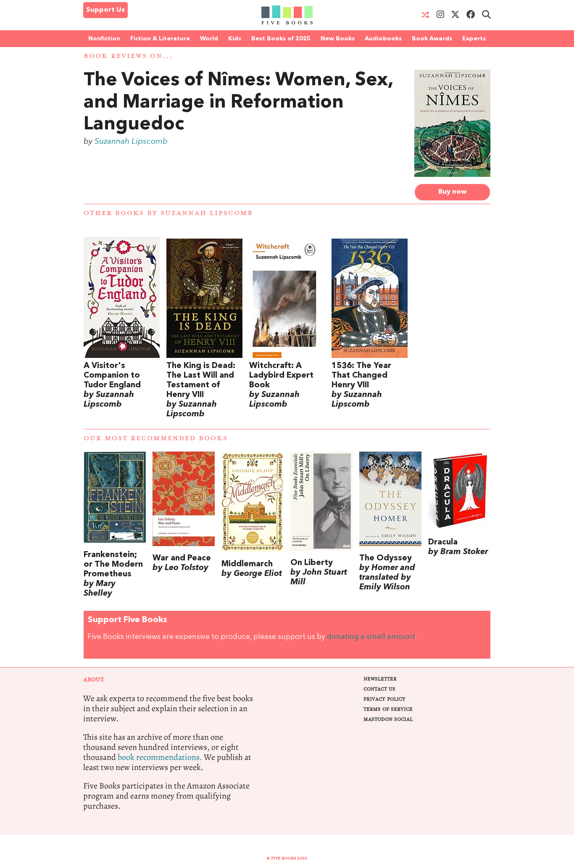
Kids (234, 39)
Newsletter (380, 679)
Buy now (452, 192)
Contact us (379, 689)
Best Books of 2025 (281, 39)
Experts (474, 39)
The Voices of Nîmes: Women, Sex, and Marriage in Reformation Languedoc (238, 102)
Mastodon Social (388, 719)
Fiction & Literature (160, 39)
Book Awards (432, 39)
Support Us (105, 10)
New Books (338, 39)
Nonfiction (104, 39)
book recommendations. (160, 757)
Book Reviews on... (128, 56)
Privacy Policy (384, 699)
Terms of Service (388, 709)
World (209, 39)
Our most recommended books (156, 438)
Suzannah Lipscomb (131, 141)
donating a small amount (371, 637)
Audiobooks (383, 39)
